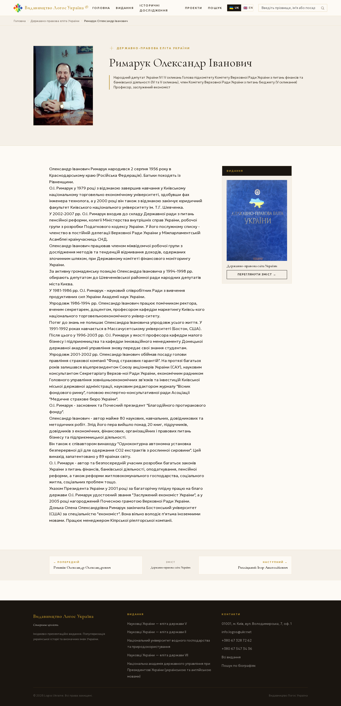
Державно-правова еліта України (54, 21)
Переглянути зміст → (257, 274)
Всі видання (231, 657)
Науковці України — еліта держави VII (157, 655)
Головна (101, 8)
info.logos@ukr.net (237, 632)
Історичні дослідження (154, 7)
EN (248, 8)
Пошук (215, 8)
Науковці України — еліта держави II (156, 632)
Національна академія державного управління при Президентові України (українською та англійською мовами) (169, 670)
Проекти (193, 8)
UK (234, 8)
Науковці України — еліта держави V (157, 624)
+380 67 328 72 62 (237, 640)
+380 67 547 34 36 (237, 649)
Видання (124, 8)
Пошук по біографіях (239, 666)
